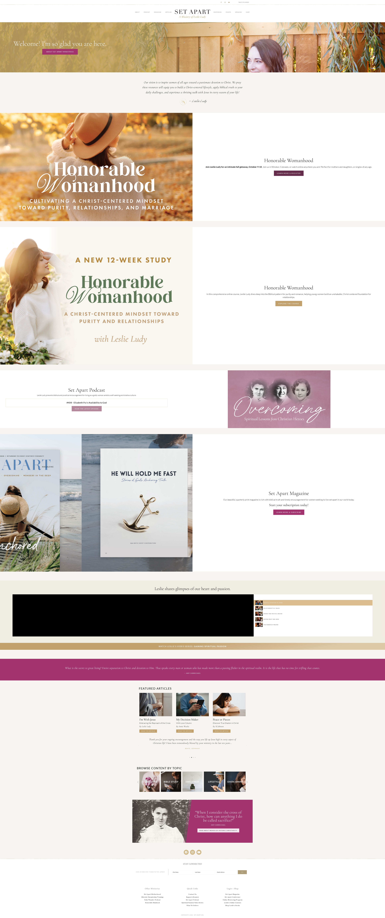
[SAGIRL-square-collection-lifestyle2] (171, 791)
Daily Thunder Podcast (152, 900)
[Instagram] (192, 852)
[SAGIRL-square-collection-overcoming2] (192, 791)
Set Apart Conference (232, 897)
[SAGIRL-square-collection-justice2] (235, 791)
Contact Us (192, 894)
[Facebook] (186, 852)
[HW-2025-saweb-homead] (96, 364)
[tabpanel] (133, 615)
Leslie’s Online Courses (232, 903)
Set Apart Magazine (232, 894)
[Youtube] (198, 852)
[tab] (313, 602)
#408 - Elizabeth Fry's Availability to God (87, 402)
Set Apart (192, 13)
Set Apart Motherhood (152, 894)
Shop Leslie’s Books (232, 905)
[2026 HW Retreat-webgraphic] (96, 221)
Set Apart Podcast (192, 900)
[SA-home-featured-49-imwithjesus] (155, 704)
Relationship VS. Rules (272, 608)
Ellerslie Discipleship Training (152, 897)
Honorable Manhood (152, 903)
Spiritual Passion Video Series (192, 903)
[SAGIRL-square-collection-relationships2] (214, 791)
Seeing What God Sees (271, 619)
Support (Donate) (192, 897)
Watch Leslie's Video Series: (192, 646)
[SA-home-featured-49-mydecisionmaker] (192, 704)
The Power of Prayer (271, 624)
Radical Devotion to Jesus (273, 602)
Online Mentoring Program (232, 900)
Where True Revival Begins (273, 613)
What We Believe (192, 905)
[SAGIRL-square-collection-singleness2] (149, 791)
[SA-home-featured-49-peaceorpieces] (229, 704)
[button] (2, 503)
